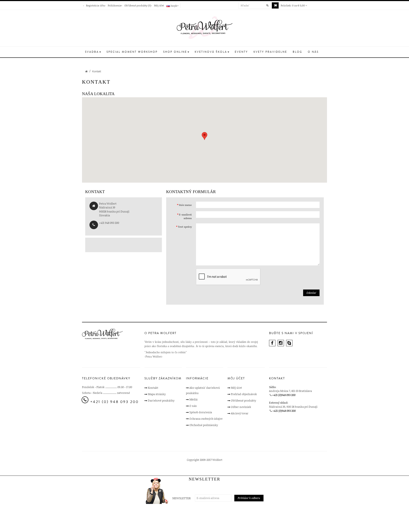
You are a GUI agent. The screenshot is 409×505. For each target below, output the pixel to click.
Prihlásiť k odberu (249, 498)
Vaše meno (185, 205)
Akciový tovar (239, 413)
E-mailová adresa (185, 216)
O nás (193, 406)
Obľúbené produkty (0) (137, 5)
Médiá (193, 399)
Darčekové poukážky (161, 400)
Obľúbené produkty (243, 400)
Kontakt (96, 71)
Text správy (185, 226)
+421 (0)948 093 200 (283, 395)
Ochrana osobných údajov (206, 419)
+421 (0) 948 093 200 (114, 402)
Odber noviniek (241, 407)
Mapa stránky (157, 394)
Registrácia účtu (95, 5)
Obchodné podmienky (203, 425)
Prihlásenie (114, 5)
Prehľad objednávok (244, 394)
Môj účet (159, 5)
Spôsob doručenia (200, 412)
